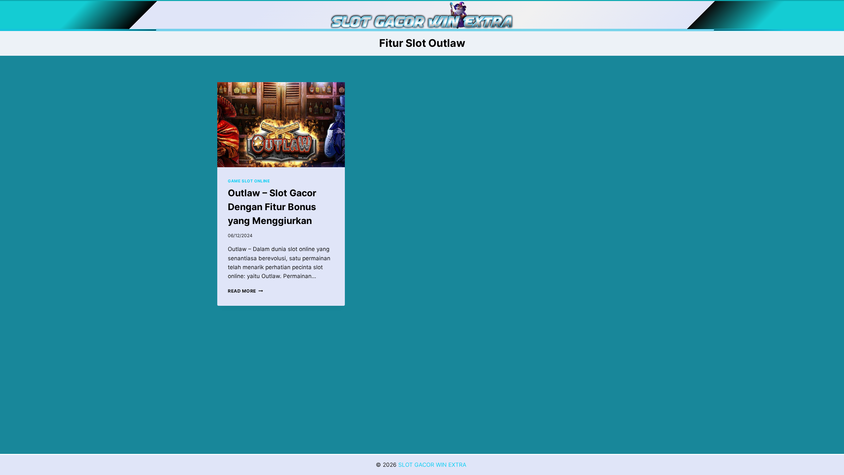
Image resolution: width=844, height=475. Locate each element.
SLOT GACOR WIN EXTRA (433, 464)
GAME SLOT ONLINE (249, 180)
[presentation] (281, 124)
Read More (245, 291)
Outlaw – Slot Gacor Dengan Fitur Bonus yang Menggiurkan (272, 206)
